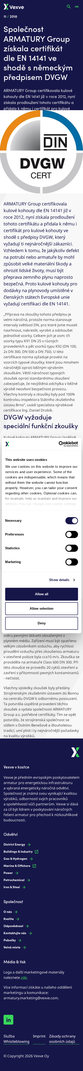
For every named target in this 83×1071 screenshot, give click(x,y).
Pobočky (10, 940)
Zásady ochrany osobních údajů (62, 1039)
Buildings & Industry (18, 852)
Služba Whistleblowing (16, 1039)
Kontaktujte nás (15, 933)
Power (8, 873)
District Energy (14, 844)
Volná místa (12, 947)
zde (24, 977)
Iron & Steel (12, 887)
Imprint (39, 1036)
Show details (59, 580)
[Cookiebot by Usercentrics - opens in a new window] (59, 444)
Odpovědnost (13, 926)
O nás (8, 912)
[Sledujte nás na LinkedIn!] (8, 1020)
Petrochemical (14, 880)
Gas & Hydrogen (15, 859)
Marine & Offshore (17, 866)
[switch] (71, 534)
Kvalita (9, 919)
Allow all (41, 594)
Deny (42, 623)
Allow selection (41, 608)
